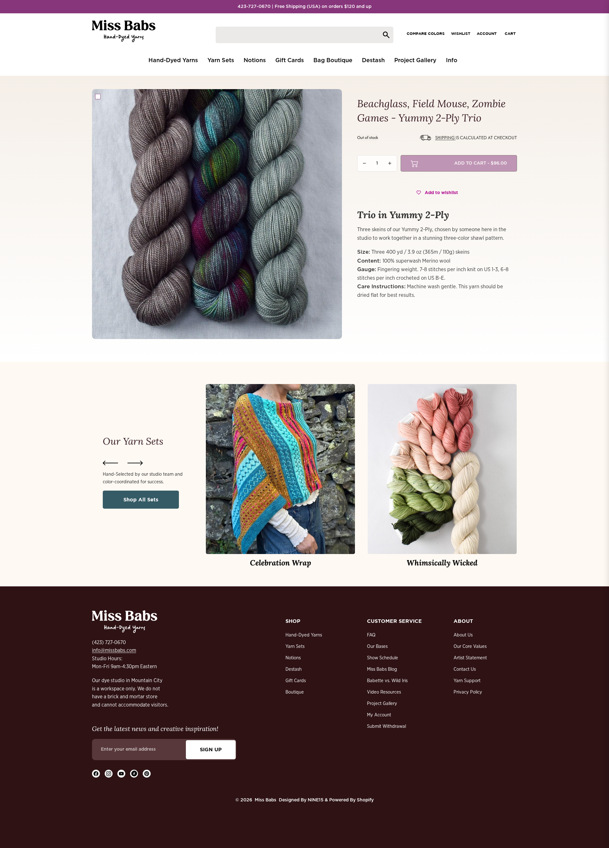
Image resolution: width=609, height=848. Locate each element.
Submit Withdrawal (386, 726)
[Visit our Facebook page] (96, 774)
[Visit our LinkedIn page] (134, 774)
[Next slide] (135, 463)
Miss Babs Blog (382, 669)
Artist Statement (470, 658)
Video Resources (384, 692)
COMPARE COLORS (426, 33)
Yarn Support (467, 680)
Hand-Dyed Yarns (303, 635)
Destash (293, 669)
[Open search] (304, 35)
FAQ (371, 635)
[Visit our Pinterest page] (147, 774)
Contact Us (465, 669)
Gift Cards (295, 680)
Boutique (294, 692)
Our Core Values (470, 646)
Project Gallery (382, 703)
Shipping (445, 137)
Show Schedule (382, 658)
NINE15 (316, 800)
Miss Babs (265, 800)
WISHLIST (460, 33)
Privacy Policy (468, 692)
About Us (463, 635)
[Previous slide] (110, 463)
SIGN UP (211, 749)
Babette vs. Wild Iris (387, 680)
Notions (293, 658)
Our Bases (377, 646)
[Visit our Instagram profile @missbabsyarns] (109, 774)
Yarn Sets (294, 646)
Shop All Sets (140, 499)
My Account (379, 715)
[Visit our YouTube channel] (121, 774)
